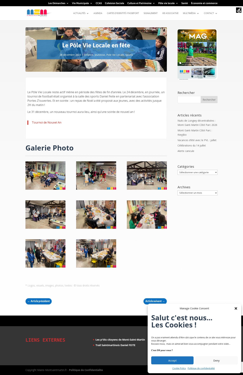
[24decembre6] (147, 189)
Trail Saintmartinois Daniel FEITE (115, 345)
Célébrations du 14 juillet (192, 145)
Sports (129, 54)
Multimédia (189, 13)
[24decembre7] (96, 189)
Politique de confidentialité (201, 368)
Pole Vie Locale (115, 54)
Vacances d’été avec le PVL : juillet (197, 140)
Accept (172, 360)
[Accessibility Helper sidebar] (238, 10)
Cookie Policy (179, 368)
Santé (184, 3)
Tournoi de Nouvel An (46, 122)
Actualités (79, 13)
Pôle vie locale (166, 3)
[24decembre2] (45, 267)
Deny (216, 360)
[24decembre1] (96, 267)
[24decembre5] (45, 228)
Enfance (88, 54)
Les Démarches (56, 3)
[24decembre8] (45, 189)
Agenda (98, 13)
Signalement (151, 13)
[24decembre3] (147, 228)
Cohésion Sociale (114, 3)
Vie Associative (170, 13)
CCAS (99, 3)
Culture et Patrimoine (139, 3)
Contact (209, 13)
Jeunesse (100, 54)
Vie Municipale (80, 3)
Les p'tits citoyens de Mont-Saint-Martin (120, 339)
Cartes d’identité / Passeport (123, 13)
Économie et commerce (204, 3)
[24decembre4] (96, 228)
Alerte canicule (186, 151)
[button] (236, 308)
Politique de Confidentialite (86, 370)
